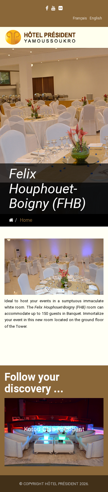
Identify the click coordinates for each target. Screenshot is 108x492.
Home (26, 220)
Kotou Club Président (54, 429)
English (96, 18)
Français (80, 18)
